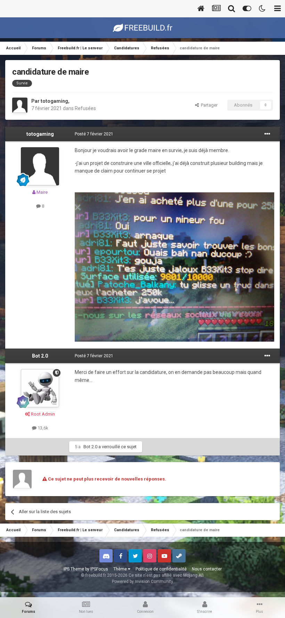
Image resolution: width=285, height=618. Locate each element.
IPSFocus (99, 569)
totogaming (54, 101)
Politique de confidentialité (161, 569)
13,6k (42, 428)
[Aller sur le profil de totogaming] (19, 105)
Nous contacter (207, 569)
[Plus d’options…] (267, 134)
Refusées (85, 108)
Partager (208, 105)
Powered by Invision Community (142, 581)
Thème (120, 569)
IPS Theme (74, 569)
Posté (94, 134)
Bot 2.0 (40, 356)
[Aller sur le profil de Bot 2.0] (40, 388)
